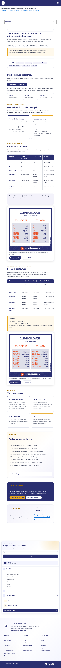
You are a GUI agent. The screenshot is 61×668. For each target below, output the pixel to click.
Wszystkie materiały (27, 650)
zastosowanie (20, 63)
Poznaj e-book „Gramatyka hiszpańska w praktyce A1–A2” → (42, 517)
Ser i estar (9, 586)
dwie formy (29, 63)
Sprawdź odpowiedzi (17, 474)
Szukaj (30, 556)
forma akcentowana (14, 65)
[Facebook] (45, 664)
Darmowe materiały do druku (30, 648)
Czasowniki (9, 581)
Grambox (25, 643)
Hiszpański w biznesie (28, 645)
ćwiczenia (34, 65)
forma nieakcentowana (39, 63)
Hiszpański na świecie (9, 653)
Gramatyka (7, 643)
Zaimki (8, 584)
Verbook (25, 640)
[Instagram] (49, 664)
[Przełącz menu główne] (58, 3)
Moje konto (43, 645)
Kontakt (42, 643)
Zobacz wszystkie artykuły (30, 610)
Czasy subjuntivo (10, 579)
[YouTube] (52, 664)
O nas (42, 640)
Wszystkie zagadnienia (12, 572)
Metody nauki (7, 648)
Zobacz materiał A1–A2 (17, 497)
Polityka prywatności (46, 650)
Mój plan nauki (7, 640)
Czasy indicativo (10, 576)
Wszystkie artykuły (9, 655)
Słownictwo (7, 645)
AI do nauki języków (9, 650)
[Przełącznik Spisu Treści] (53, 22)
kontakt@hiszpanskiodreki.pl (18, 630)
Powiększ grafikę (15, 258)
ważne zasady (26, 65)
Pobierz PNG (27, 258)
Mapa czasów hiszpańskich (13, 574)
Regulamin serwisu (45, 648)
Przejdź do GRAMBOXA (33, 497)
